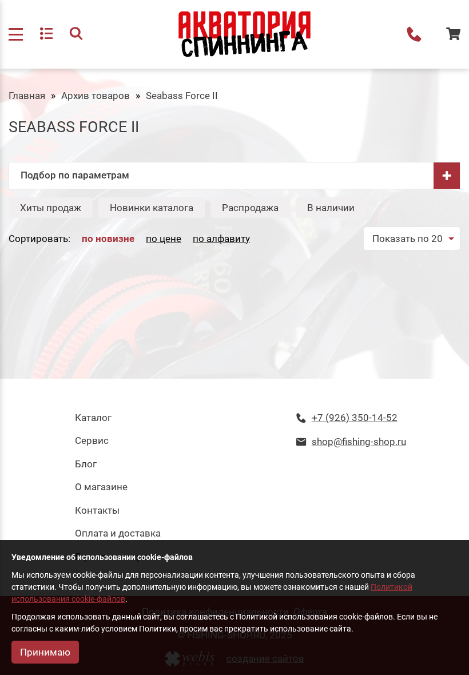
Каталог (93, 417)
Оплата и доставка (118, 533)
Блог (86, 464)
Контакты (97, 510)
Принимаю (45, 652)
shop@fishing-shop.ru (359, 441)
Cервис (92, 440)
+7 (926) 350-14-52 (414, 34)
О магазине (101, 487)
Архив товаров (95, 95)
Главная (27, 95)
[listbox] (411, 239)
